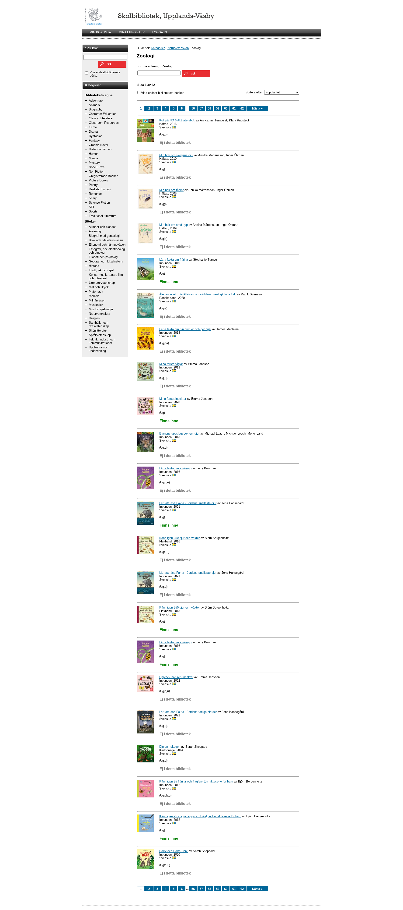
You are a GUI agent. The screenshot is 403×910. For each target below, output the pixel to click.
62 (242, 108)
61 (234, 108)
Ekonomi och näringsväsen (107, 244)
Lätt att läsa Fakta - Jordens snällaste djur (187, 503)
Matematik (96, 291)
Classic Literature (100, 118)
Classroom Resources (104, 122)
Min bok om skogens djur (176, 155)
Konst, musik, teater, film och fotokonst (106, 276)
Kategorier (93, 85)
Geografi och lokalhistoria (106, 261)
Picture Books (98, 180)
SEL (92, 207)
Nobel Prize (96, 167)
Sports (93, 211)
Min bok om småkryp (173, 225)
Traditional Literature (102, 216)
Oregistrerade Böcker (103, 176)
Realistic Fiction (100, 189)
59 (217, 108)
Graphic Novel (98, 145)
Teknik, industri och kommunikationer (102, 341)
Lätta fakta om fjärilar (173, 259)
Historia (94, 266)
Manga (93, 158)
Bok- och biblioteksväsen (106, 240)
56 (193, 108)
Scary (93, 198)
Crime (93, 127)
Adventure (96, 100)
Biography (95, 109)
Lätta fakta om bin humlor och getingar (185, 329)
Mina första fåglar (171, 364)
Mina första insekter (172, 398)
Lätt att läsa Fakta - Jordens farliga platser (188, 712)
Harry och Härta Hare (173, 851)
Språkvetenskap (100, 335)
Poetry (93, 185)
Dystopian (95, 136)
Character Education (102, 114)
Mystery (94, 162)
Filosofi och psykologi (103, 257)
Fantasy (94, 140)
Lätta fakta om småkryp (175, 468)
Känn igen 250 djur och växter (179, 538)
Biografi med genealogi (104, 235)
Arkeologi (95, 231)
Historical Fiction (100, 149)
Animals (94, 105)
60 (225, 108)
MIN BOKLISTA (100, 32)
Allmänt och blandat (102, 227)
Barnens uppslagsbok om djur (179, 433)
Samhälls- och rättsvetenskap (99, 324)
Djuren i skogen (169, 746)
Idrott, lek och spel (101, 270)
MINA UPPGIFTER (132, 32)
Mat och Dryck (99, 287)
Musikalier (96, 305)
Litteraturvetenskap (102, 282)
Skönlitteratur (98, 330)
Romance (95, 193)
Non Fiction (96, 171)
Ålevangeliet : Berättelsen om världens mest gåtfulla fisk (197, 294)
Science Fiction (99, 202)
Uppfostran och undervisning (99, 349)
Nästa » (257, 108)
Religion (94, 318)
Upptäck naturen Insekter (176, 677)
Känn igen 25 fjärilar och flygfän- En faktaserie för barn (196, 781)
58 (209, 108)
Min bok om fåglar (171, 190)
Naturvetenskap (99, 313)
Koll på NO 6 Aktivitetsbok (177, 120)
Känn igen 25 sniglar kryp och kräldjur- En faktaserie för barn (200, 816)
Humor (93, 154)
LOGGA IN (159, 32)
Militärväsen (97, 300)
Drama (93, 131)
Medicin (94, 296)
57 (201, 108)
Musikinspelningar (101, 309)
